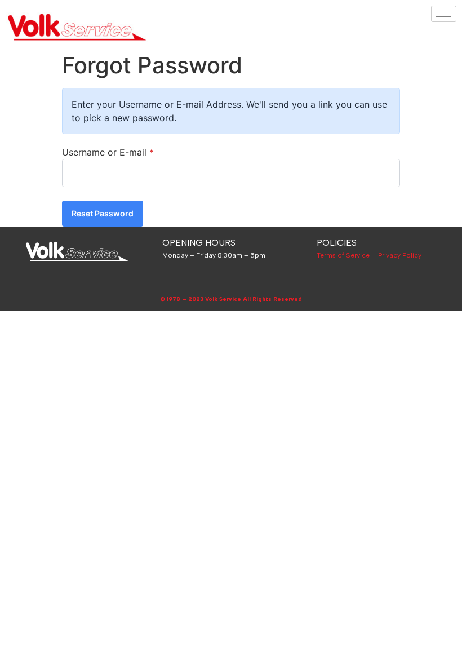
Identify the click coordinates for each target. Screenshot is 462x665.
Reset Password (103, 213)
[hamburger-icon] (443, 14)
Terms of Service (343, 255)
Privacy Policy (399, 255)
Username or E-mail (108, 152)
